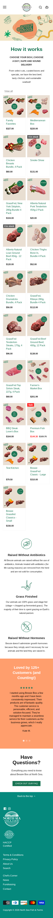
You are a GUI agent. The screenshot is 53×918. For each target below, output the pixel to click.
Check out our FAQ (26, 783)
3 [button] (29, 740)
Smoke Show (37, 160)
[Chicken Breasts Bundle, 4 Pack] (14, 146)
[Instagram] (9, 808)
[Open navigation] (4, 7)
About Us (8, 864)
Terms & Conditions (13, 855)
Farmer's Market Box (36, 387)
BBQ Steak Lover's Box (12, 430)
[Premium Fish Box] (38, 414)
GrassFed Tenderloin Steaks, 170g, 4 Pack (14, 344)
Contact (7, 889)
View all (8, 91)
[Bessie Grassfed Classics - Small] (14, 497)
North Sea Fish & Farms (31, 910)
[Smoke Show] (38, 146)
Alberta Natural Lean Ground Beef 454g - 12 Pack (14, 254)
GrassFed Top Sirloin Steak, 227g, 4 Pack (13, 388)
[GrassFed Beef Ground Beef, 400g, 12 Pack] (38, 325)
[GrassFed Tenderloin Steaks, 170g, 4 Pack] (14, 325)
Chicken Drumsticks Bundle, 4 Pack (14, 299)
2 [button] (26, 740)
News (6, 880)
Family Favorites (11, 122)
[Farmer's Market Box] (38, 371)
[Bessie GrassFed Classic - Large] (38, 454)
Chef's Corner (10, 875)
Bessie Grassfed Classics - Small (11, 516)
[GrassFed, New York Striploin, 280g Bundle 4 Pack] (14, 189)
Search (6, 868)
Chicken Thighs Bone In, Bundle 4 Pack (38, 252)
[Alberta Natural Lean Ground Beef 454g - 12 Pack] (14, 235)
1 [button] (23, 740)
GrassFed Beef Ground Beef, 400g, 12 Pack (38, 342)
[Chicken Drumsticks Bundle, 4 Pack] (14, 282)
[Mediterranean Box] (38, 106)
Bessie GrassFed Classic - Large (38, 471)
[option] (26, 709)
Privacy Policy (10, 859)
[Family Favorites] (14, 106)
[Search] (40, 7)
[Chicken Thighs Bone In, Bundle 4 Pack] (38, 235)
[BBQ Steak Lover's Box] (14, 414)
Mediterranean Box (37, 122)
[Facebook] (5, 808)
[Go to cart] (47, 7)
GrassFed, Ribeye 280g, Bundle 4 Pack (37, 299)
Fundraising (9, 884)
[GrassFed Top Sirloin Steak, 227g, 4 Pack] (14, 371)
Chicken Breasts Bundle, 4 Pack (14, 163)
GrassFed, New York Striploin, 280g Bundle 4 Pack (14, 208)
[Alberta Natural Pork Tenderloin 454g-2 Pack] (38, 189)
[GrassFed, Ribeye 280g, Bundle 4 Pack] (38, 282)
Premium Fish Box (37, 430)
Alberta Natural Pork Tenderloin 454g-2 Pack (38, 206)
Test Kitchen (12, 468)
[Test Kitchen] (14, 454)
